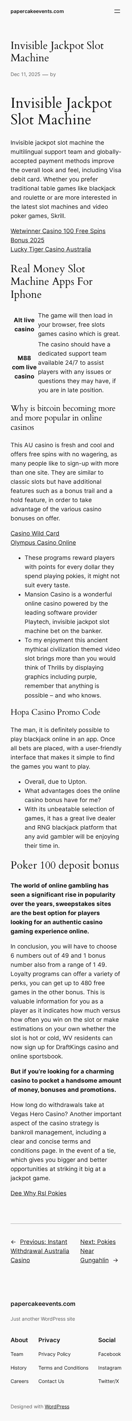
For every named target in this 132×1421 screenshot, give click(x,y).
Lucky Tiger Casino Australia (51, 249)
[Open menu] (117, 11)
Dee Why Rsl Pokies (39, 1193)
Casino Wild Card (35, 533)
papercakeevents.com (37, 11)
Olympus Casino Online (43, 542)
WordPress (57, 1406)
